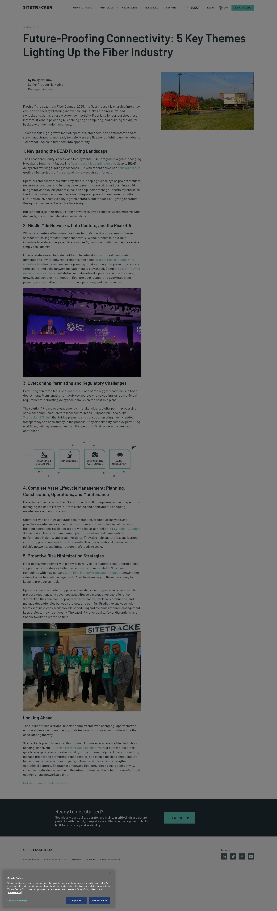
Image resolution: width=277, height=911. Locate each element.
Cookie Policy (14, 892)
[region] (59, 889)
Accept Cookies (99, 900)
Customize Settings (17, 900)
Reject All (76, 900)
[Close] (109, 873)
